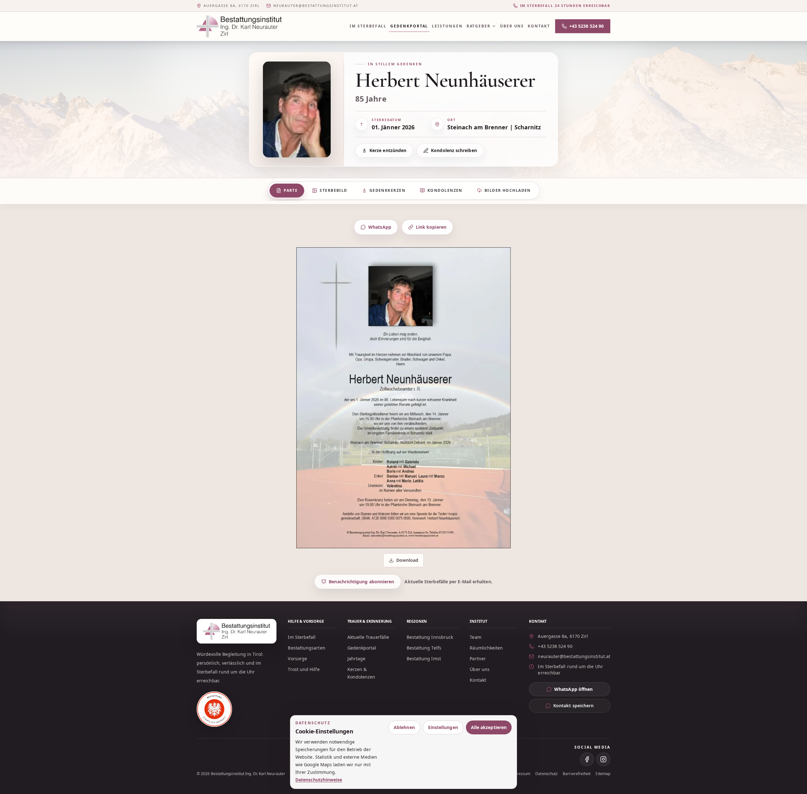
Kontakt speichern (573, 706)
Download (404, 561)
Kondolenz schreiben (454, 150)
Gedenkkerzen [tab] (387, 190)
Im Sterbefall (368, 26)
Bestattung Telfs (424, 648)
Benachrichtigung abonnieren (361, 582)
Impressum (520, 773)
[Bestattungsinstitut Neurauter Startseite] (239, 26)
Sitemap (602, 773)
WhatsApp (379, 227)
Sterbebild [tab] (333, 190)
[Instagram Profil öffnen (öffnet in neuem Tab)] (603, 759)
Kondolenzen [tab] (444, 190)
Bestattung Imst (424, 659)
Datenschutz (546, 773)
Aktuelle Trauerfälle (368, 637)
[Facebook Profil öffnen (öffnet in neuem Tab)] (587, 759)
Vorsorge (297, 659)
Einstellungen (443, 727)
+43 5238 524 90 (586, 26)
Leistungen (447, 26)
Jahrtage (356, 659)
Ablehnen (404, 727)
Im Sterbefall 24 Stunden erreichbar (565, 5)
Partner (478, 659)
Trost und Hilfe (303, 669)
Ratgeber (479, 26)
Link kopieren (431, 227)
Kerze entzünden (387, 150)
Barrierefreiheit (576, 773)
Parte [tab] (291, 190)
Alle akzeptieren (489, 727)
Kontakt (539, 26)
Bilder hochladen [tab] (508, 190)
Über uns (512, 26)
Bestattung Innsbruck (430, 637)
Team (475, 637)
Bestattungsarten (306, 648)
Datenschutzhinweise (318, 780)
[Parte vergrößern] (403, 397)
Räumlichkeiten (486, 648)
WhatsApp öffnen (582, 690)
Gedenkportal (409, 26)
